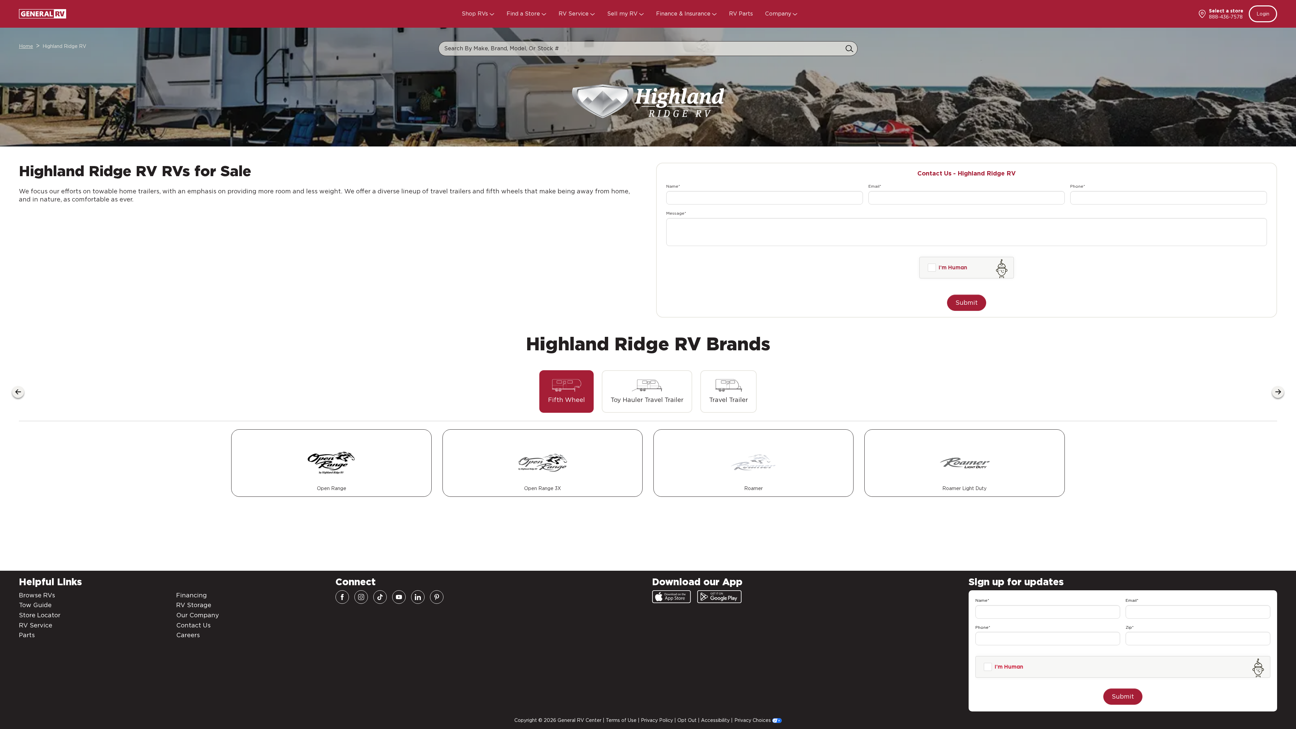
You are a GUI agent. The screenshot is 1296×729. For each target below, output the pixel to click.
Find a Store (524, 13)
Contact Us (193, 625)
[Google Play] (719, 596)
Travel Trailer (728, 399)
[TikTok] (380, 597)
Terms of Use (621, 720)
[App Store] (671, 596)
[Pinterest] (436, 597)
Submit (966, 302)
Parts (27, 635)
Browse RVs (37, 595)
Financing (191, 595)
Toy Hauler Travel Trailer (647, 399)
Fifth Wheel (566, 399)
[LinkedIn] (418, 597)
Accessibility (715, 720)
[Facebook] (342, 597)
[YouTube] (399, 597)
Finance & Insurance (684, 13)
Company (779, 13)
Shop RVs (476, 13)
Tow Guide (35, 605)
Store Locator (39, 615)
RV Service (574, 13)
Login (1263, 14)
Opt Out (687, 720)
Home (26, 46)
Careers (188, 635)
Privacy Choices (753, 720)
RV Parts (741, 13)
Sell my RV (623, 13)
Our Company (197, 615)
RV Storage (193, 605)
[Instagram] (361, 597)
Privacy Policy (657, 720)
